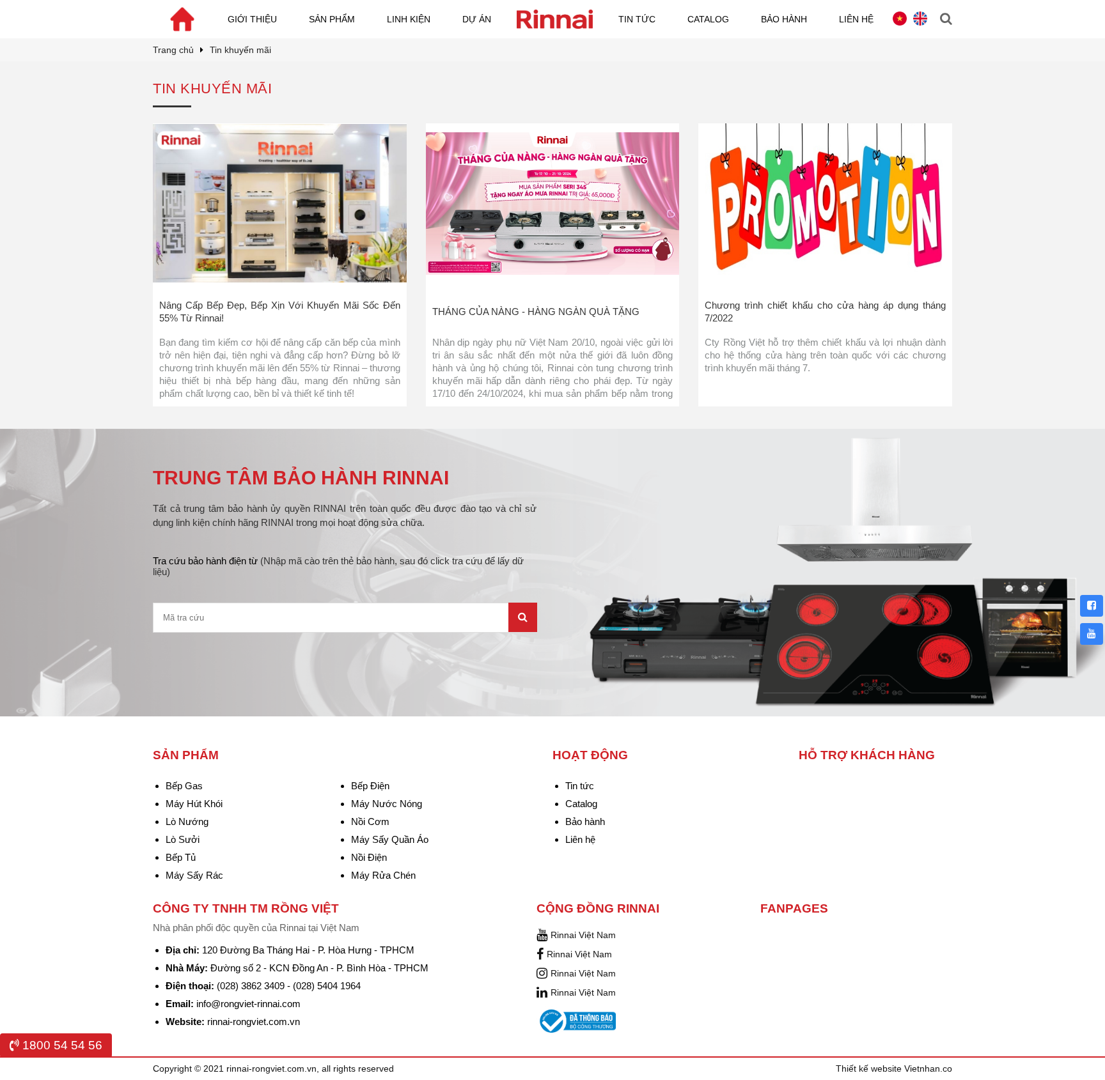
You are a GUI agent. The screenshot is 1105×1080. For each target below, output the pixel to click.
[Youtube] (1091, 634)
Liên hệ (856, 19)
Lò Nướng (187, 821)
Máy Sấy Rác (194, 875)
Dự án (476, 19)
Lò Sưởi (183, 839)
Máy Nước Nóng (386, 803)
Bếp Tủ (181, 857)
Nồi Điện (369, 857)
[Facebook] (1091, 606)
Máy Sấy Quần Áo (389, 839)
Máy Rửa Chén (383, 875)
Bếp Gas (184, 785)
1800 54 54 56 (60, 1045)
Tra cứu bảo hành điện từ (338, 566)
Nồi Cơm (370, 821)
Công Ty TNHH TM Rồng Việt (246, 908)
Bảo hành (784, 19)
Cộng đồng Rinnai (598, 908)
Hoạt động (590, 755)
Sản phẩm (332, 19)
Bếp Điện (370, 785)
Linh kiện (408, 19)
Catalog (708, 19)
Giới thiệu (252, 19)
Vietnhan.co (928, 1068)
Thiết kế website (870, 1068)
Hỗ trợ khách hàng (867, 755)
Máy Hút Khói (194, 803)
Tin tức (636, 19)
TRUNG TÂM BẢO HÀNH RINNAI (301, 477)
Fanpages (794, 908)
